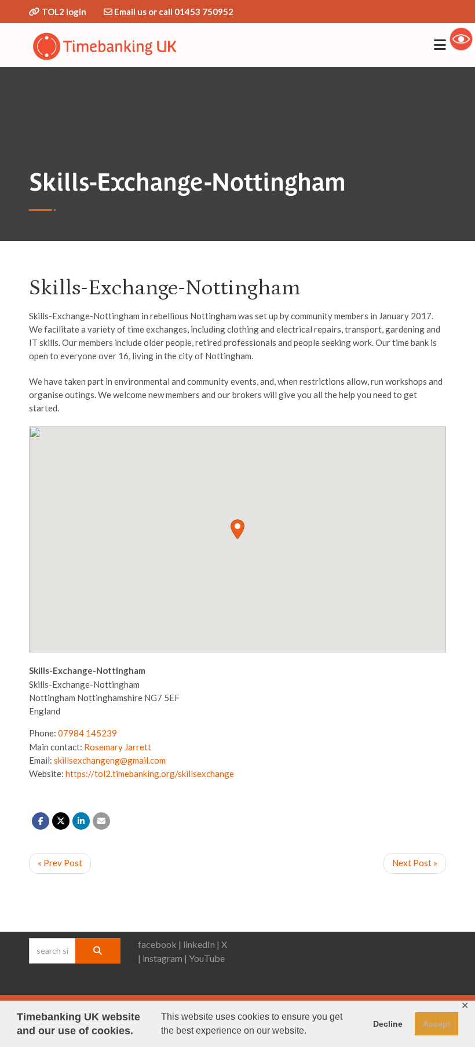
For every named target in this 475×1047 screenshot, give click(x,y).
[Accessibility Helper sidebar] (461, 39)
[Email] (101, 821)
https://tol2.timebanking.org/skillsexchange (149, 773)
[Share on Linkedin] (81, 821)
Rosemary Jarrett (117, 747)
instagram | (164, 958)
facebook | (159, 944)
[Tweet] (61, 821)
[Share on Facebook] (40, 821)
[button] (237, 529)
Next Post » (414, 863)
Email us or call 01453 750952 (173, 11)
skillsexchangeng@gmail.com (110, 760)
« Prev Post (60, 863)
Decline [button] (388, 1023)
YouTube (207, 958)
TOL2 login (64, 11)
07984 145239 (87, 733)
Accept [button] (437, 1023)
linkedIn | (201, 944)
